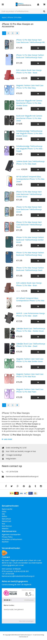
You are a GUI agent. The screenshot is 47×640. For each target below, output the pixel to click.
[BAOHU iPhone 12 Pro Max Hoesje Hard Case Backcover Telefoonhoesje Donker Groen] (9, 196)
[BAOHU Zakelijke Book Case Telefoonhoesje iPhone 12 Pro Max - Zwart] (9, 348)
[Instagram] (41, 486)
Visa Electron (7, 526)
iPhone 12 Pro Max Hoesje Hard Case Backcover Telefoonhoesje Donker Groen (29, 194)
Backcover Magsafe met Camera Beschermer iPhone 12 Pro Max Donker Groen (29, 103)
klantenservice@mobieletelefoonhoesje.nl (22, 476)
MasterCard (6, 521)
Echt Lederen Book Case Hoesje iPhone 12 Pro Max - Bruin (29, 284)
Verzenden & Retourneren (12, 539)
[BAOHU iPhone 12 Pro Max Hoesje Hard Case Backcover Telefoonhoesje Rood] (9, 227)
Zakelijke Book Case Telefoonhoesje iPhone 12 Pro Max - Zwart (30, 345)
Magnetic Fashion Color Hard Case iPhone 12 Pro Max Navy (29, 86)
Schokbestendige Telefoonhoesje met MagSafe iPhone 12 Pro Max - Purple (29, 148)
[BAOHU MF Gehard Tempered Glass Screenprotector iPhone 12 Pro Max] (9, 303)
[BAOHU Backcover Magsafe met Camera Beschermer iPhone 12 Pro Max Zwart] (9, 120)
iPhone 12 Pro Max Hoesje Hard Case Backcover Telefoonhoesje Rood (29, 224)
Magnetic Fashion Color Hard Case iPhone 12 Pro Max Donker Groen (29, 360)
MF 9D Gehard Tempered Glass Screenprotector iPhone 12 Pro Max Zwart (30, 179)
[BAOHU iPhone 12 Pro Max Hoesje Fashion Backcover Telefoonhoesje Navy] (9, 257)
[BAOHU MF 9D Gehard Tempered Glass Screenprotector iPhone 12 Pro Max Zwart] (9, 181)
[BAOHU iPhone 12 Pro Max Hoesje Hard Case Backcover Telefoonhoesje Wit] (9, 44)
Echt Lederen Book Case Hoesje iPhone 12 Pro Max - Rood (29, 71)
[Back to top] (43, 636)
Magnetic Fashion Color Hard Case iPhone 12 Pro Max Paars (29, 390)
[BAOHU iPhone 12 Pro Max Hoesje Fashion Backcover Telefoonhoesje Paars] (9, 59)
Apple (4, 17)
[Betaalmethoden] (12, 493)
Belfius (4, 516)
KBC (3, 514)
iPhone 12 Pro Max (14, 17)
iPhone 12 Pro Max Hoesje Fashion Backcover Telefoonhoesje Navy (30, 253)
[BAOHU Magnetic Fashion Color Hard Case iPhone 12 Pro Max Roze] (9, 378)
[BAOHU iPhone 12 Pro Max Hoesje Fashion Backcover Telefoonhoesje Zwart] (9, 272)
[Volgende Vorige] (17, 33)
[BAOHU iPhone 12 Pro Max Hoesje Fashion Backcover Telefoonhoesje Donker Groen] (9, 242)
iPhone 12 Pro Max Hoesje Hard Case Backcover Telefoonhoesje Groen (29, 209)
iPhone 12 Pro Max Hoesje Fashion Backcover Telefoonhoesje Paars (30, 56)
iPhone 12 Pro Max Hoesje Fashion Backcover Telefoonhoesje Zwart (30, 269)
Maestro (5, 528)
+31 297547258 (12, 471)
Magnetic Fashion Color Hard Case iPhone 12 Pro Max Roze (29, 375)
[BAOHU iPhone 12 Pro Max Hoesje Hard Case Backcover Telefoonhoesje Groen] (9, 211)
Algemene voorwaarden (11, 534)
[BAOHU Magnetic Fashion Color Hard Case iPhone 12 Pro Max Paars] (9, 394)
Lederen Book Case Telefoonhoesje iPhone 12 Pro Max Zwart (30, 162)
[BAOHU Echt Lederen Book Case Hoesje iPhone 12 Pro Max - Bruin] (9, 287)
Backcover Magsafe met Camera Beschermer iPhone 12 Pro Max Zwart (29, 118)
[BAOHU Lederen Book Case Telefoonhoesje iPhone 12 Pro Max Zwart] (9, 166)
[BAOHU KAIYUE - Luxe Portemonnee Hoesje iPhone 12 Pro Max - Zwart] (9, 318)
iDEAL (4, 511)
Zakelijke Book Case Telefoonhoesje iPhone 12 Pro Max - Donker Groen (30, 329)
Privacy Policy (7, 537)
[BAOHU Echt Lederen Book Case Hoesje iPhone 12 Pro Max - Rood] (9, 75)
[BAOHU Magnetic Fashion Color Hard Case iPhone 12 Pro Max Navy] (9, 90)
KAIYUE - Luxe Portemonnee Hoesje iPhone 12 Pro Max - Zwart (30, 314)
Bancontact (6, 519)
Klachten (5, 542)
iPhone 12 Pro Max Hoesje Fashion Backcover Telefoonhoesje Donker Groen (30, 239)
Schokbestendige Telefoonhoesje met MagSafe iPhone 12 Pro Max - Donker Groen (29, 133)
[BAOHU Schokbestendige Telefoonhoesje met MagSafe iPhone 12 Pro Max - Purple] (9, 151)
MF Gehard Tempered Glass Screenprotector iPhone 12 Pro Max (30, 299)
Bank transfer (7, 509)
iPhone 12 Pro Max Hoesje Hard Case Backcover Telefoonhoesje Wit (30, 41)
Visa (3, 523)
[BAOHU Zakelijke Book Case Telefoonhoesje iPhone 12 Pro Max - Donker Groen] (9, 333)
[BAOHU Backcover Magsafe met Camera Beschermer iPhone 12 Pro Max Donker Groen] (9, 105)
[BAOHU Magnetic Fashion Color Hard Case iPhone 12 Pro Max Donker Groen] (9, 363)
